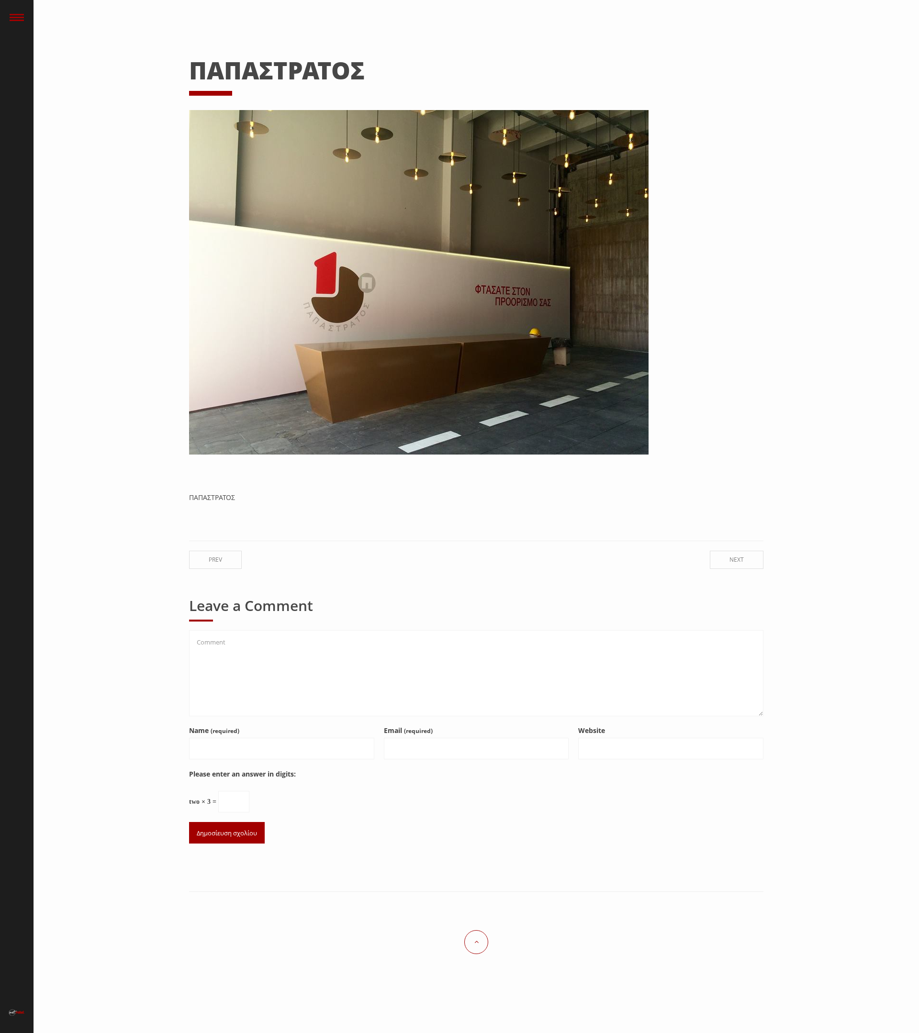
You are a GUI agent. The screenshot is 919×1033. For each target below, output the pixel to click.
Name (214, 730)
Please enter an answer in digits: (242, 773)
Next (736, 559)
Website (591, 730)
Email (408, 730)
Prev (215, 559)
